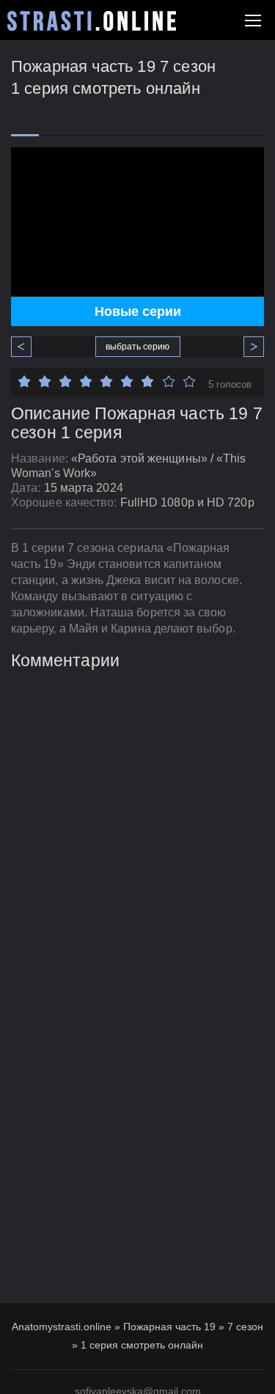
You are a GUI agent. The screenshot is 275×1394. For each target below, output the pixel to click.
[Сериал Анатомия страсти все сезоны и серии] (91, 21)
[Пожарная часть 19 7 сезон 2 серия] (248, 346)
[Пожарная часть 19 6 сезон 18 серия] (27, 346)
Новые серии (138, 311)
